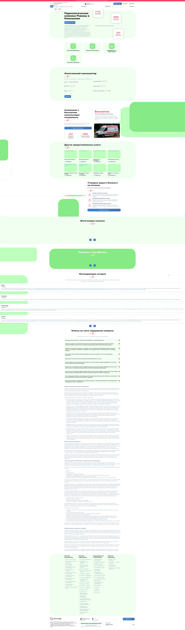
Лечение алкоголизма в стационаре (71, 561)
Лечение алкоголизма (71, 559)
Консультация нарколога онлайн (85, 571)
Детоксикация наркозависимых (84, 593)
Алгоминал (97, 589)
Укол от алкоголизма (99, 577)
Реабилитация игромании (112, 560)
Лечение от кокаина (84, 584)
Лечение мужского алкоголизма (70, 579)
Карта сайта (108, 623)
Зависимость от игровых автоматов (114, 568)
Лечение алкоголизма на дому (71, 587)
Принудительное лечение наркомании (85, 604)
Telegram (125, 3)
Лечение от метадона (85, 585)
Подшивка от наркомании (83, 596)
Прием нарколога (84, 569)
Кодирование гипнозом (100, 579)
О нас (52, 6)
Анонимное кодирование (98, 570)
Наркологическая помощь (84, 613)
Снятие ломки (83, 591)
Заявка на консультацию (78, 128)
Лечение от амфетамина (85, 575)
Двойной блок (98, 580)
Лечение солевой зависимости (84, 580)
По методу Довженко (99, 565)
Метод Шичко (83, 601)
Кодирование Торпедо (100, 562)
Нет (59, 9)
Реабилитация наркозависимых (84, 607)
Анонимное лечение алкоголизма (70, 573)
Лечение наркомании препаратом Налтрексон (85, 599)
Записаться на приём (69, 22)
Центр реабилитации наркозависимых (85, 610)
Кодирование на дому (100, 567)
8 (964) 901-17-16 (89, 4)
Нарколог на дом (84, 589)
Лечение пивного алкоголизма (70, 585)
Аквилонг (97, 587)
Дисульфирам (98, 585)
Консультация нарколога (85, 559)
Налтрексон (97, 592)
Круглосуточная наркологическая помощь (84, 566)
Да (55, 9)
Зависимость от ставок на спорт (114, 562)
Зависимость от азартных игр (112, 565)
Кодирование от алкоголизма (98, 560)
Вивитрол (97, 591)
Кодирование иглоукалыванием (99, 573)
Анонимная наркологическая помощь (84, 562)
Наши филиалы (95, 620)
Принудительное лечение (69, 570)
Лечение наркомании (85, 573)
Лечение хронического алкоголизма (71, 582)
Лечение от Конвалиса (85, 587)
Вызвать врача (117, 3)
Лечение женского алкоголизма (70, 576)
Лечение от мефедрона (85, 577)
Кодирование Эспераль (100, 575)
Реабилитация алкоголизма (69, 564)
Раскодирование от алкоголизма (99, 583)
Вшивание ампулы (99, 564)
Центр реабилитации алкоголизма (70, 567)
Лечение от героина (84, 582)
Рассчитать (67, 96)
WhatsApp (132, 3)
